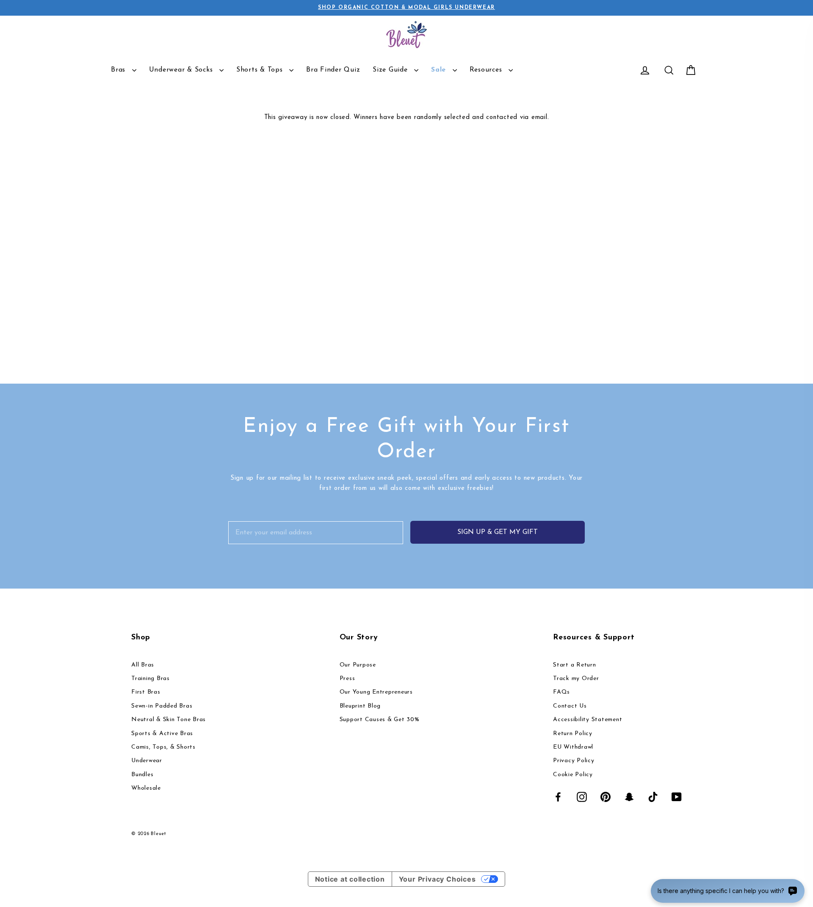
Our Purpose (358, 665)
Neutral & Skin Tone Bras (168, 719)
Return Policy (572, 733)
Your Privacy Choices (437, 879)
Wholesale (146, 788)
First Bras (145, 692)
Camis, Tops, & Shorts (163, 747)
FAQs (561, 692)
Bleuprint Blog (360, 706)
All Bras (142, 665)
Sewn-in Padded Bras (161, 706)
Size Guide (391, 69)
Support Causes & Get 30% (380, 719)
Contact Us (570, 706)
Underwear (146, 761)
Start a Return (574, 665)
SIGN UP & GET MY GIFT (497, 532)
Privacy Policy (574, 761)
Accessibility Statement (587, 719)
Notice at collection (350, 879)
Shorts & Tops (260, 69)
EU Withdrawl (573, 747)
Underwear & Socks (182, 69)
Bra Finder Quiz (333, 69)
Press (347, 678)
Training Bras (150, 678)
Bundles (142, 775)
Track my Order (576, 678)
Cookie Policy (573, 775)
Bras (119, 69)
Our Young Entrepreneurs (376, 692)
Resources (487, 69)
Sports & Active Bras (162, 733)
